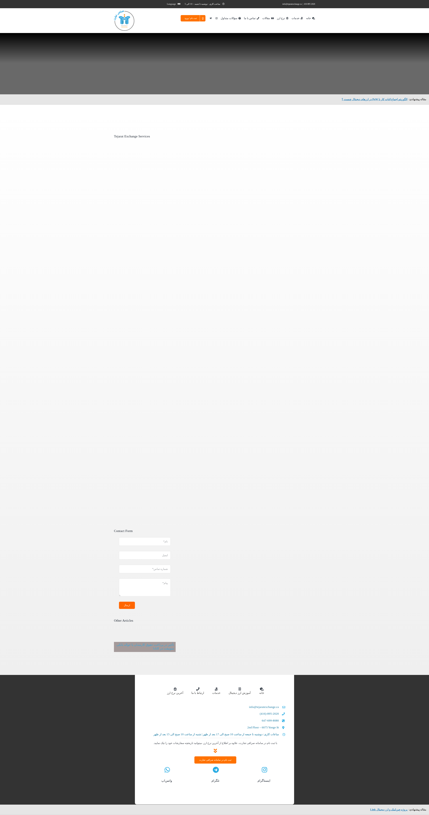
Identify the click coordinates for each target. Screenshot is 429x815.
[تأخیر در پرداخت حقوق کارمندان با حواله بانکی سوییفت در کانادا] (145, 641)
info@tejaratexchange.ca (292, 4)
